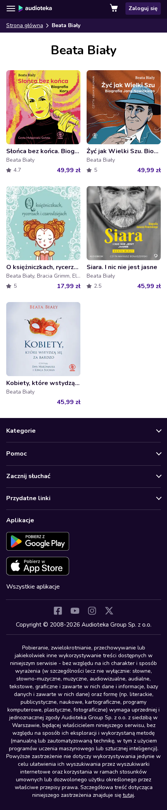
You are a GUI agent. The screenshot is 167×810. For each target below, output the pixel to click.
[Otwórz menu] (11, 8)
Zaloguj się (143, 8)
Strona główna (24, 25)
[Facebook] (58, 610)
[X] (109, 610)
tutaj (128, 795)
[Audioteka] (35, 8)
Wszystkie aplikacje (33, 586)
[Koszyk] (114, 8)
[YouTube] (75, 610)
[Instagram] (92, 610)
